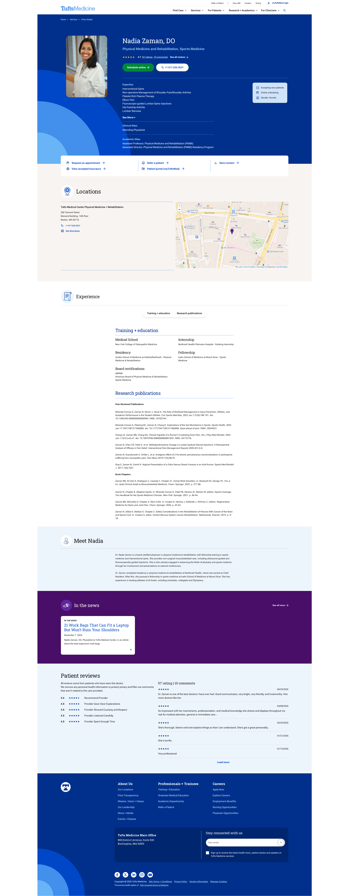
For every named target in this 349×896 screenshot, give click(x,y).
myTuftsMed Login (280, 3)
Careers (248, 3)
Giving (258, 3)
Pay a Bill (236, 3)
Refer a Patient (217, 3)
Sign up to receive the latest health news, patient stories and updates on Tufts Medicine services (246, 854)
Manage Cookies (218, 881)
